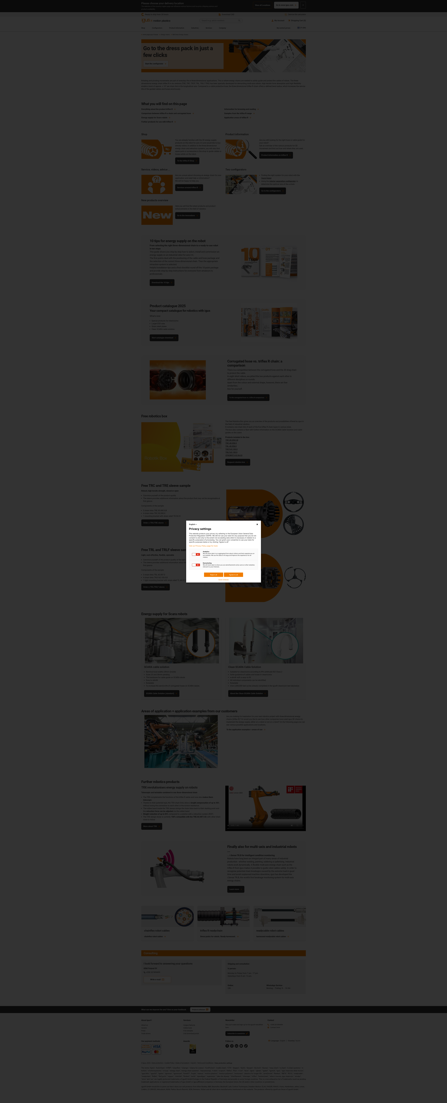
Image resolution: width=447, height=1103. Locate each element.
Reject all (213, 575)
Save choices (223, 580)
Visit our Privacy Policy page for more (203, 546)
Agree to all (233, 575)
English (192, 524)
